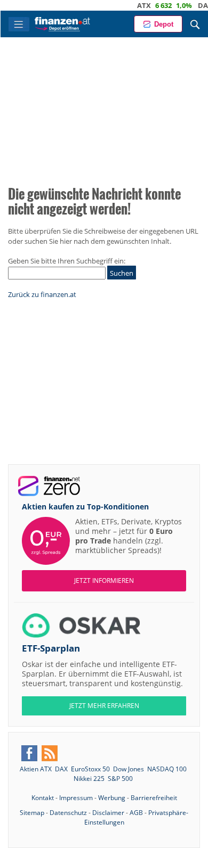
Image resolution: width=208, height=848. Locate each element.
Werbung (111, 797)
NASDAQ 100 (167, 768)
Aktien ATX (36, 768)
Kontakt (42, 797)
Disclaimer (108, 812)
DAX (196, 5)
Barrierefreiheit (154, 797)
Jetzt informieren (104, 580)
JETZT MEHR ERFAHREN (104, 705)
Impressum (76, 797)
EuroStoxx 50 (90, 768)
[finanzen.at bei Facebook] (29, 753)
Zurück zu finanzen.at (42, 294)
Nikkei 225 (89, 778)
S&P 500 (120, 778)
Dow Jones (128, 768)
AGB (136, 812)
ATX (135, 5)
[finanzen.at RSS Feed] (50, 753)
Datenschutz (68, 812)
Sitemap (32, 812)
